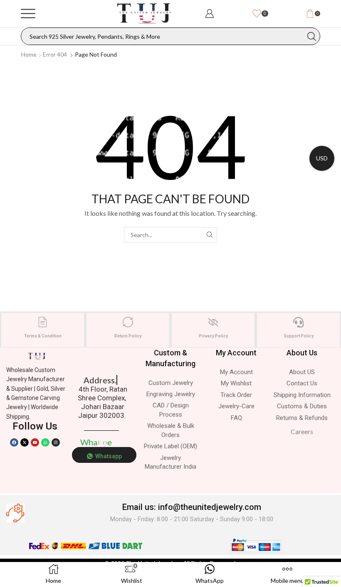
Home (29, 54)
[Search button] (311, 36)
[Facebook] (14, 442)
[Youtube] (35, 442)
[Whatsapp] (45, 442)
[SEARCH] (209, 234)
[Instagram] (56, 442)
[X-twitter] (24, 442)
